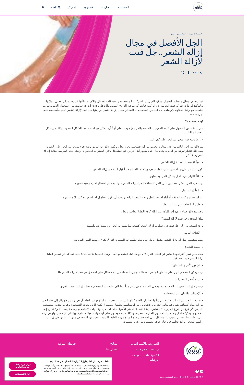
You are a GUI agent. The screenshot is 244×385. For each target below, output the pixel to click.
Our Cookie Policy (85, 374)
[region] (58, 368)
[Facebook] (188, 73)
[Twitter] (182, 73)
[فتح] (43, 7)
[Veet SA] (193, 351)
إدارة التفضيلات (22, 374)
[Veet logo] (198, 7)
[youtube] (201, 371)
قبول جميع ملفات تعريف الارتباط (22, 365)
